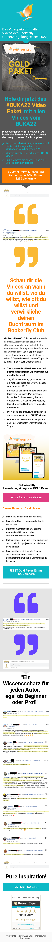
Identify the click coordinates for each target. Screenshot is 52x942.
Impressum (40, 936)
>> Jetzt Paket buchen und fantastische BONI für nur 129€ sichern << (26, 175)
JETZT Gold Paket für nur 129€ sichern (26, 572)
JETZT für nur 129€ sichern (26, 497)
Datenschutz (26, 938)
